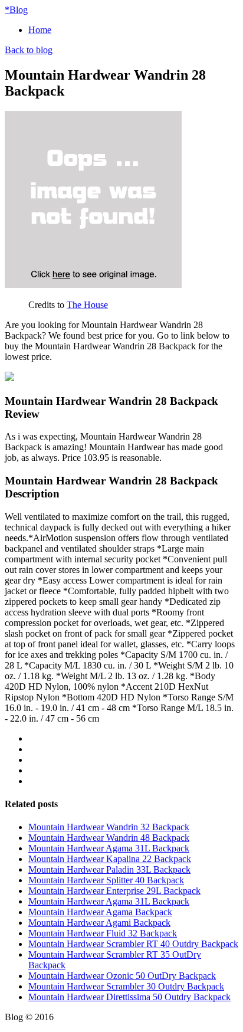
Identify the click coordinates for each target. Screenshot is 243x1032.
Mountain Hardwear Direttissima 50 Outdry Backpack (129, 997)
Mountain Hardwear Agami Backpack (99, 923)
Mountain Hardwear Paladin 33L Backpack (109, 869)
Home (39, 30)
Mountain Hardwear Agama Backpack (100, 912)
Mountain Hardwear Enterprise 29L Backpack (114, 891)
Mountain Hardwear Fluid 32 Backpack (102, 933)
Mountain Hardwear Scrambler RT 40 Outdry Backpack (133, 944)
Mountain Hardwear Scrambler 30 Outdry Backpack (126, 986)
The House (87, 305)
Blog (16, 10)
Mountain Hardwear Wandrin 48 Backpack (108, 838)
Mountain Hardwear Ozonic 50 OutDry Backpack (122, 976)
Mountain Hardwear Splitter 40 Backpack (106, 880)
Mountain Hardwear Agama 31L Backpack (108, 848)
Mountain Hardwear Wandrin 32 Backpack (108, 827)
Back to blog (28, 50)
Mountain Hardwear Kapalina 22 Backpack (109, 859)
